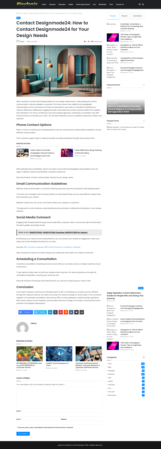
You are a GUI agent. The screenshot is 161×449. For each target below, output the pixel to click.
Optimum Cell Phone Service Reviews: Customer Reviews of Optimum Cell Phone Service (88, 365)
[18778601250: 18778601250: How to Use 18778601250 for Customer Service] (29, 353)
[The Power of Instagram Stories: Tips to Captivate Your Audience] (113, 37)
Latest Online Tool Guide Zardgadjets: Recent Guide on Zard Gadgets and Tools (42, 153)
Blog (24, 13)
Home (44, 4)
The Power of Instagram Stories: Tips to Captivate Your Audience (130, 36)
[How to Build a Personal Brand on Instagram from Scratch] (113, 322)
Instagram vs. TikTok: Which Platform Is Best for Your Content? (131, 47)
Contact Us (120, 4)
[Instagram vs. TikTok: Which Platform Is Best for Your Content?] (113, 49)
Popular (113, 16)
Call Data (111, 385)
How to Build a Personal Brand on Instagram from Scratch (132, 320)
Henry (22, 41)
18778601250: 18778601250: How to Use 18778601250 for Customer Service (29, 365)
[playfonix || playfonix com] (27, 4)
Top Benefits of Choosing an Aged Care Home (131, 59)
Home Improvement (83, 4)
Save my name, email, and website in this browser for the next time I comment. (45, 427)
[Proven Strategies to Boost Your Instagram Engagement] (113, 72)
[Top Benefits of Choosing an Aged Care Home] (113, 61)
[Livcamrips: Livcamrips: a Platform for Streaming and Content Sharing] (113, 27)
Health (71, 4)
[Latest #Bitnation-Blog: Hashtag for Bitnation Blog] (67, 153)
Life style (111, 392)
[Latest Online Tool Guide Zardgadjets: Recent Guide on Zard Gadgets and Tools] (23, 153)
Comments (137, 16)
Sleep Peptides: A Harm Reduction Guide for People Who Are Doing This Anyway (125, 296)
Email (18, 419)
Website (64, 419)
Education (62, 4)
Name (19, 411)
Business (52, 4)
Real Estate (102, 4)
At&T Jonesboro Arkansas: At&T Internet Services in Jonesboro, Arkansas (52, 247)
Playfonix (111, 374)
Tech (111, 4)
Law (94, 4)
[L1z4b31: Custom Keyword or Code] (59, 353)
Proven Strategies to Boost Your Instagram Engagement (132, 69)
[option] (126, 102)
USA (109, 378)
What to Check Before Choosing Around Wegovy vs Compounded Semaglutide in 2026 (125, 109)
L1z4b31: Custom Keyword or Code (57, 364)
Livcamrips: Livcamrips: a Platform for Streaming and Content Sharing (131, 26)
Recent (124, 16)
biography (111, 371)
